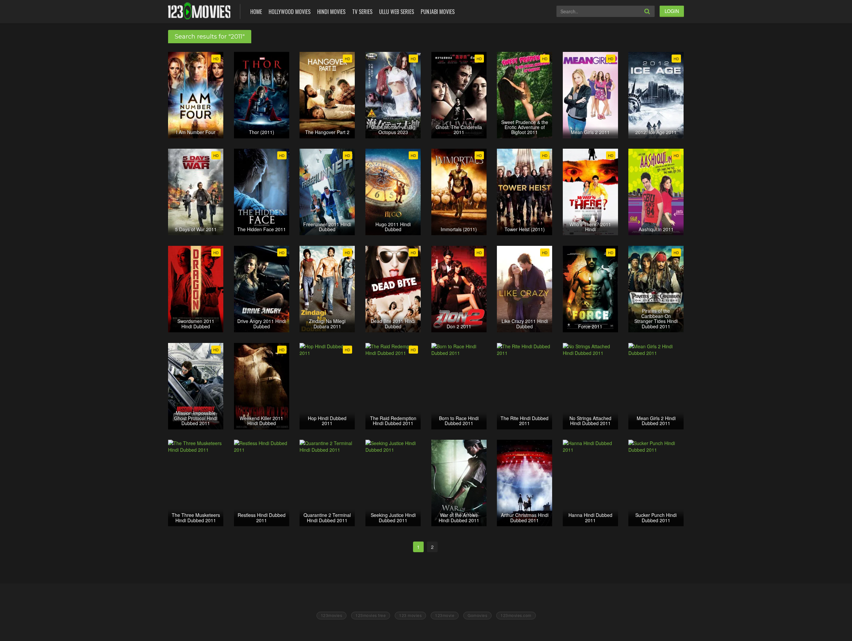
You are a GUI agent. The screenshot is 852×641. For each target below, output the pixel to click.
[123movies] (199, 10)
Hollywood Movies (290, 12)
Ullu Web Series (396, 12)
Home (256, 12)
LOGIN (672, 11)
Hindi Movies (331, 12)
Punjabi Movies (438, 12)
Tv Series (362, 12)
